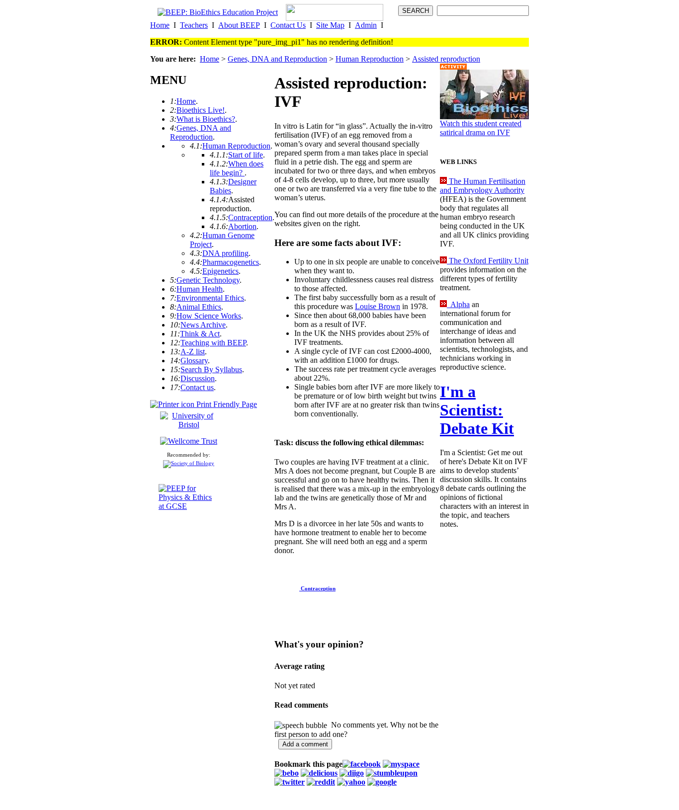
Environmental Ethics (210, 298)
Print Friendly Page (225, 404)
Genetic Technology (208, 280)
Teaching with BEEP (213, 342)
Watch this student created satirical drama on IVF (480, 128)
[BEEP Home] (218, 12)
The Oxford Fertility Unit (487, 260)
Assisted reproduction (446, 59)
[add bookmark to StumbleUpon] (392, 773)
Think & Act (200, 333)
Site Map (330, 25)
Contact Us (288, 25)
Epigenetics (220, 271)
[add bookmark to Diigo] (352, 773)
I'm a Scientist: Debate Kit (477, 410)
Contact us (197, 387)
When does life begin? (236, 168)
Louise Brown (377, 306)
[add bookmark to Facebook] (361, 764)
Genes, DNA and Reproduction (277, 59)
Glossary (194, 360)
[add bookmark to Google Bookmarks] (382, 782)
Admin (366, 25)
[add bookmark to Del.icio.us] (319, 773)
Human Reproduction (370, 59)
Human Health (199, 289)
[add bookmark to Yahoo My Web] (351, 782)
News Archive (203, 325)
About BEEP (239, 25)
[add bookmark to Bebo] (286, 773)
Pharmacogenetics (230, 262)
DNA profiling (225, 253)
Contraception (250, 217)
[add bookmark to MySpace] (401, 764)
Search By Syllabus (211, 369)
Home (160, 25)
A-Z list (192, 351)
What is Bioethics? (205, 119)
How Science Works (208, 316)
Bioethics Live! (200, 110)
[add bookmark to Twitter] (289, 782)
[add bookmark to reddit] (321, 782)
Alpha (458, 304)
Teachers (194, 25)
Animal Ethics (198, 307)
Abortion (242, 226)
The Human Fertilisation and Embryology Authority (482, 185)
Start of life (245, 155)
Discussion (197, 378)
